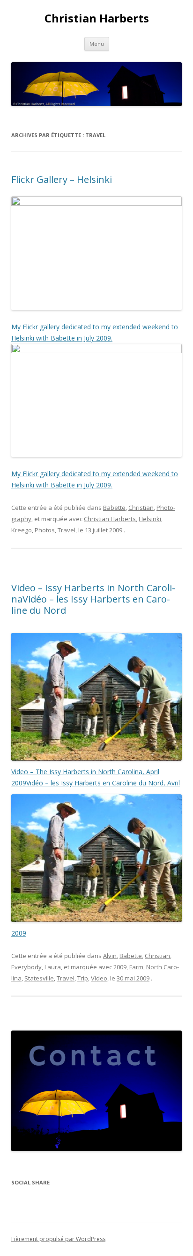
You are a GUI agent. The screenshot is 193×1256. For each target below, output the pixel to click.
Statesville (39, 978)
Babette (114, 507)
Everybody (26, 967)
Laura (53, 967)
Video (99, 978)
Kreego (21, 530)
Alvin (110, 955)
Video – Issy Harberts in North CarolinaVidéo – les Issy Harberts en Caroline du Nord (93, 599)
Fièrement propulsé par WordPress (58, 1239)
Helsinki (150, 519)
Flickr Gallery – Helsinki (61, 179)
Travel (66, 530)
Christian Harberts (97, 18)
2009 (119, 967)
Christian (141, 507)
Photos (45, 530)
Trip (82, 978)
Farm (136, 967)
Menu (96, 43)
